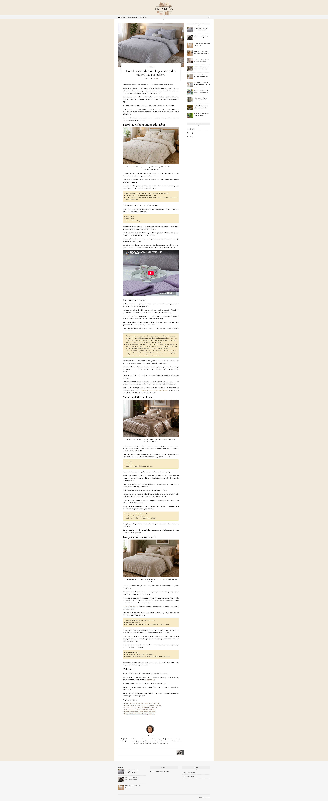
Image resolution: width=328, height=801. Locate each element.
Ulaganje (190, 133)
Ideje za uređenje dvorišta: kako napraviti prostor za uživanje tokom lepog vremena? (201, 91)
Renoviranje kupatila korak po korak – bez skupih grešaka (201, 60)
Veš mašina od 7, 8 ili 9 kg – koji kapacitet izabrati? (201, 36)
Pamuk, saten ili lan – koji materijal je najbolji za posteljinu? (200, 29)
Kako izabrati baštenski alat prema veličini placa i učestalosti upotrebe (201, 115)
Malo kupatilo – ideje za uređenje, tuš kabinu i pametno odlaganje (200, 99)
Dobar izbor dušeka (130, 606)
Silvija (156, 78)
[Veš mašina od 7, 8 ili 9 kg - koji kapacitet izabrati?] (180, 752)
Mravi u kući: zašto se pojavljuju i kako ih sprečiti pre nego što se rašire (201, 76)
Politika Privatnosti (188, 772)
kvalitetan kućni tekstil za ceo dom (154, 390)
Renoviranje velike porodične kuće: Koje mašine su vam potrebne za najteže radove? (202, 68)
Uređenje (143, 17)
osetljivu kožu (172, 338)
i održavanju (150, 680)
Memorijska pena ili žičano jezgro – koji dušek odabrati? (202, 83)
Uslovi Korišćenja (188, 776)
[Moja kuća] (164, 9)
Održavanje (132, 17)
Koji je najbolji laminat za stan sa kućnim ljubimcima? (201, 52)
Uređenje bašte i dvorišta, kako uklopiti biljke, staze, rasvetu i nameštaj (201, 107)
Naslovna (121, 17)
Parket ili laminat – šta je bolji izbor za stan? (202, 44)
